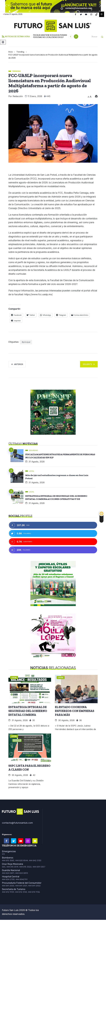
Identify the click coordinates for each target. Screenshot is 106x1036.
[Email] (34, 840)
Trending (20, 52)
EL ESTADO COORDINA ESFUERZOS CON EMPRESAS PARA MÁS (74, 711)
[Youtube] (20, 840)
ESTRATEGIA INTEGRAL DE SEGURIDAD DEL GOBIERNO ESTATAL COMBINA (27, 711)
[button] (6, 6)
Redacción (18, 96)
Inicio (10, 52)
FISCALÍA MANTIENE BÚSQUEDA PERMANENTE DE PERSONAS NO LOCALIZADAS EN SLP (53, 36)
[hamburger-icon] (3, 42)
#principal (26, 342)
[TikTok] (96, 14)
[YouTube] (86, 14)
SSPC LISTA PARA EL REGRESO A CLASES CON (29, 767)
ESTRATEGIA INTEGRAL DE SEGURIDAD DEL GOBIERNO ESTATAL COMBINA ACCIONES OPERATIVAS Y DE (56, 497)
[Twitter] (81, 14)
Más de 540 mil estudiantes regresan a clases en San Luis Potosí (56, 477)
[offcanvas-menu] (101, 14)
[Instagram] (91, 14)
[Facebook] (75, 14)
